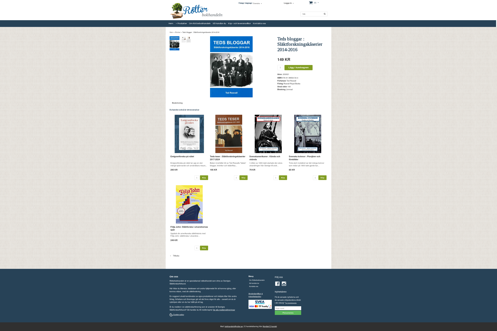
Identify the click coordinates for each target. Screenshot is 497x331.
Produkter (182, 23)
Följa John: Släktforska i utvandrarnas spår (189, 228)
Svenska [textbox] (256, 3)
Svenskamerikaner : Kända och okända (264, 158)
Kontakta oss (259, 23)
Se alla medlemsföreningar (224, 309)
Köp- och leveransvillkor (239, 23)
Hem (171, 23)
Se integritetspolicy (291, 303)
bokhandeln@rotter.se (234, 326)
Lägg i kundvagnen (298, 67)
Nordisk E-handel (270, 326)
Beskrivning (177, 103)
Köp (204, 178)
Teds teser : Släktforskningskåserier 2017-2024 (227, 158)
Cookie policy (178, 314)
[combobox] (257, 3)
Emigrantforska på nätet (182, 156)
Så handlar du (219, 23)
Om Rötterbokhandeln (200, 23)
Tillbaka (175, 255)
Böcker (178, 32)
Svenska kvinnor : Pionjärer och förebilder (304, 158)
